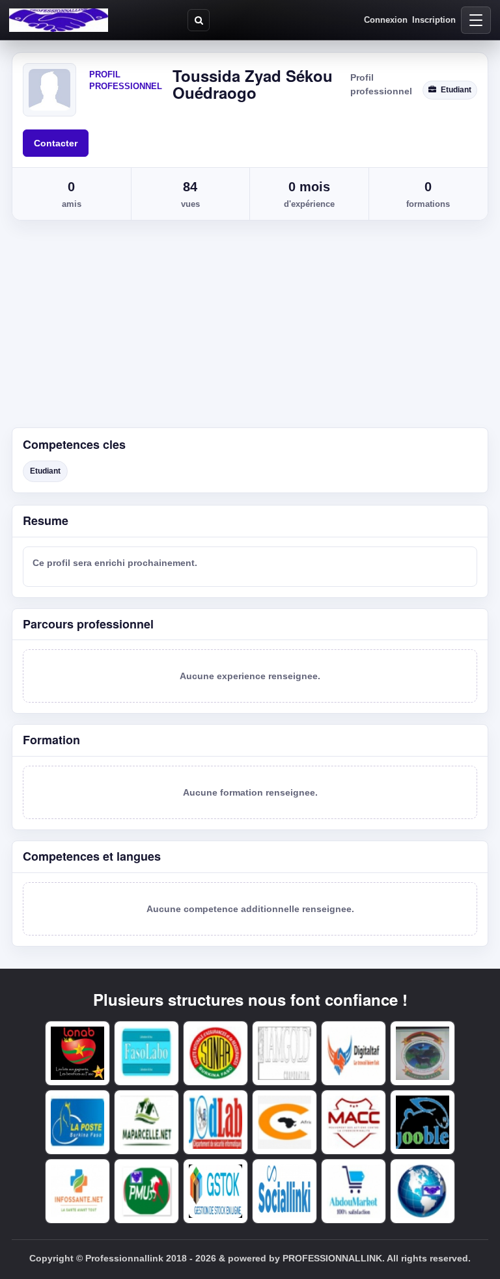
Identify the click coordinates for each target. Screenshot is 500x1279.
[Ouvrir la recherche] (199, 20)
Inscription (434, 20)
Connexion (386, 20)
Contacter (55, 143)
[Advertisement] (250, 330)
